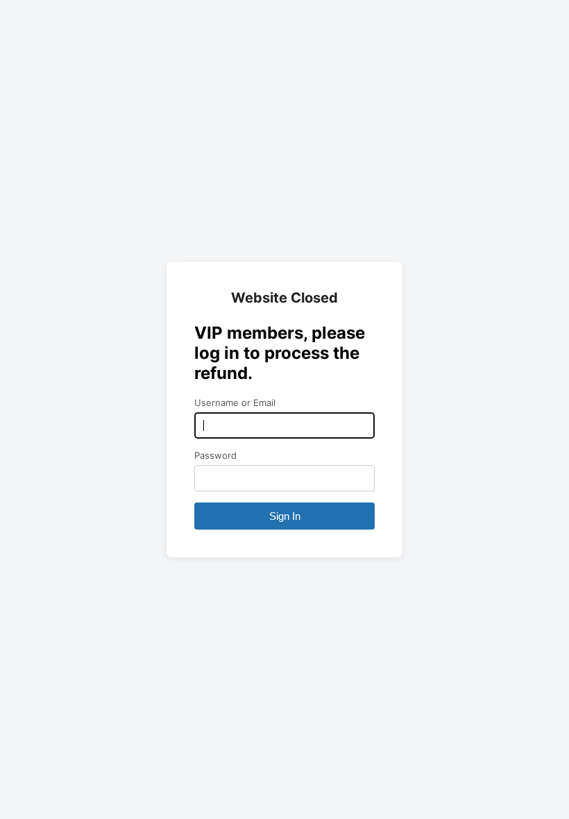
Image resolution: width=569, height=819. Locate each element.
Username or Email (234, 402)
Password (215, 455)
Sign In (284, 516)
